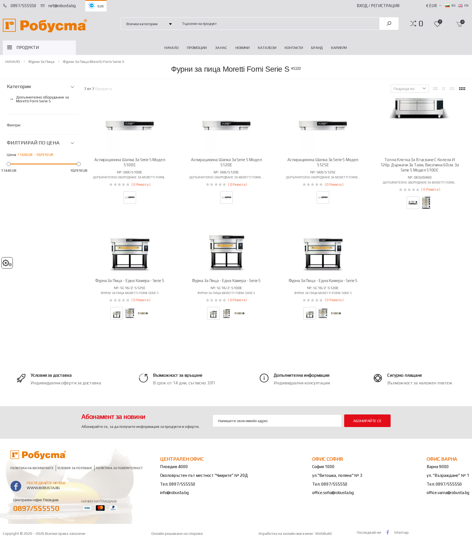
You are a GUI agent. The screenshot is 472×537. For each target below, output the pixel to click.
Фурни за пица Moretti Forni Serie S (93, 61)
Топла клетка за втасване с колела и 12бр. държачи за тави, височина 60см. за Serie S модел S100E (419, 164)
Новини (242, 47)
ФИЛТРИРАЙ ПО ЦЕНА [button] (33, 143)
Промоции (197, 47)
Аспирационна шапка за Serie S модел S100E (129, 162)
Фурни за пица (41, 61)
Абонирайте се (367, 421)
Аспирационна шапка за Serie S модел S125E (322, 162)
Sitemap (401, 532)
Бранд (317, 47)
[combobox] (277, 23)
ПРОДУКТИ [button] (27, 47)
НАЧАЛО (171, 47)
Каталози (267, 47)
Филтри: (14, 125)
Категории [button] (19, 86)
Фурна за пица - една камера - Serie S (129, 280)
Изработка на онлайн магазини (286, 533)
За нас (221, 47)
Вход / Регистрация (378, 5)
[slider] (9, 164)
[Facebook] (388, 532)
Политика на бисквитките (32, 468)
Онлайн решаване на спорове (177, 533)
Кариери (339, 47)
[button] (420, 23)
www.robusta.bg (43, 488)
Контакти (294, 47)
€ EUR (431, 5)
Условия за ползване (74, 468)
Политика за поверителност (119, 468)
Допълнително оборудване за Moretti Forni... (130, 177)
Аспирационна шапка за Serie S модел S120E (226, 162)
